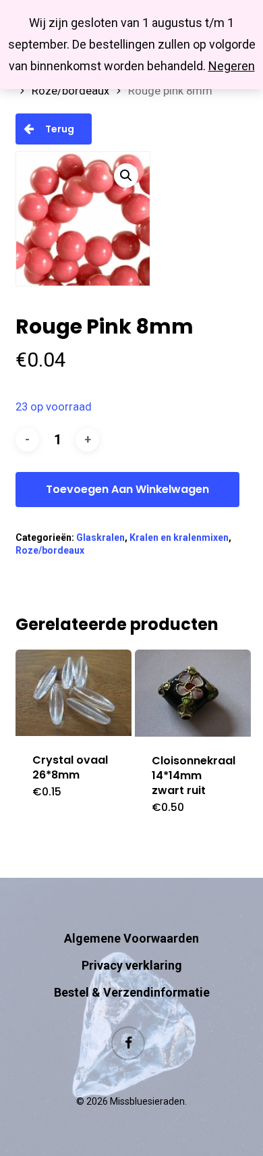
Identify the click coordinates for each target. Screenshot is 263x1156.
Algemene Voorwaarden (131, 938)
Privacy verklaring (132, 965)
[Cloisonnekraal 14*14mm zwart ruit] (193, 693)
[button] (126, 175)
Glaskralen (100, 537)
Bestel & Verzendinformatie (132, 992)
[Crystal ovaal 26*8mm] (74, 693)
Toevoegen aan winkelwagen (127, 489)
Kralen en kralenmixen (179, 537)
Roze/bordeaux (70, 90)
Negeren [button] (231, 66)
